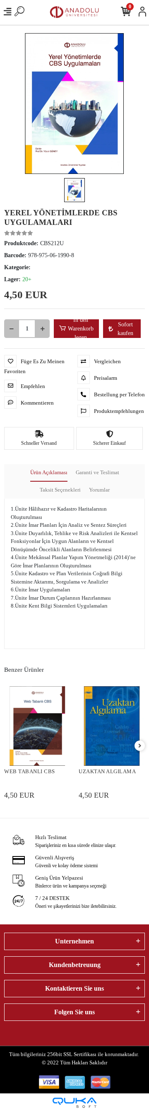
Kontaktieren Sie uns (74, 988)
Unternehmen (74, 941)
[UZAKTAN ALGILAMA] (112, 726)
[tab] (48, 473)
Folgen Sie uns (74, 1012)
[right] (140, 746)
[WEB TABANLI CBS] (37, 726)
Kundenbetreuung (75, 964)
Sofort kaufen (125, 328)
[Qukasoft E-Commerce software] (74, 1103)
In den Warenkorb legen (81, 328)
